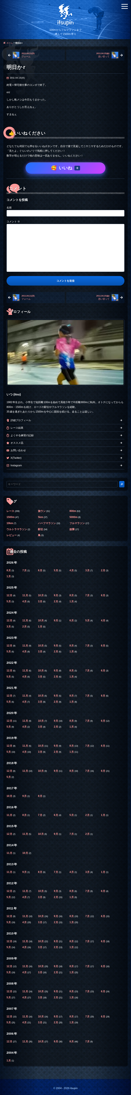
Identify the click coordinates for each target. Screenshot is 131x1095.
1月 (9, 576)
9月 (56, 595)
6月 (40, 570)
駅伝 (40, 529)
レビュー (12, 535)
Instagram (16, 465)
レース (10, 510)
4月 (71, 570)
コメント (13, 221)
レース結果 (17, 427)
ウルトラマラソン (17, 529)
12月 (10, 595)
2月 (103, 570)
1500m (11, 517)
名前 (9, 207)
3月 (87, 570)
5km (40, 517)
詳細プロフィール (21, 420)
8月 (9, 570)
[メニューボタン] (124, 6)
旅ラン (42, 510)
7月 (24, 570)
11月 (25, 595)
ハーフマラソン (47, 523)
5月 (56, 570)
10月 (41, 595)
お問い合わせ (18, 450)
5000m (73, 517)
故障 (72, 529)
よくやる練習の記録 (22, 435)
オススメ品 (17, 442)
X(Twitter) (16, 457)
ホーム (10, 43)
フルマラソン (77, 523)
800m (72, 510)
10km (10, 523)
